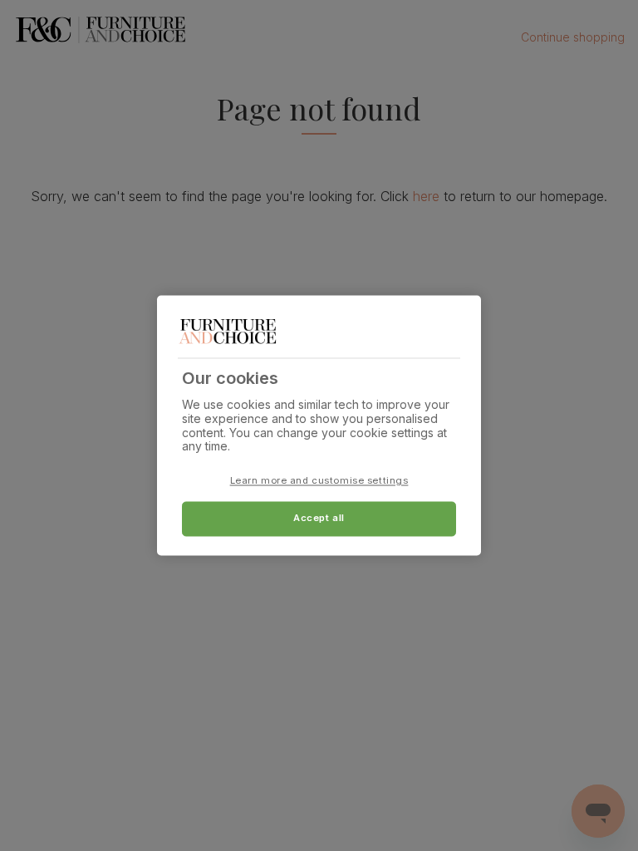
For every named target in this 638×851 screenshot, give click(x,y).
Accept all (319, 518)
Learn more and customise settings (319, 481)
